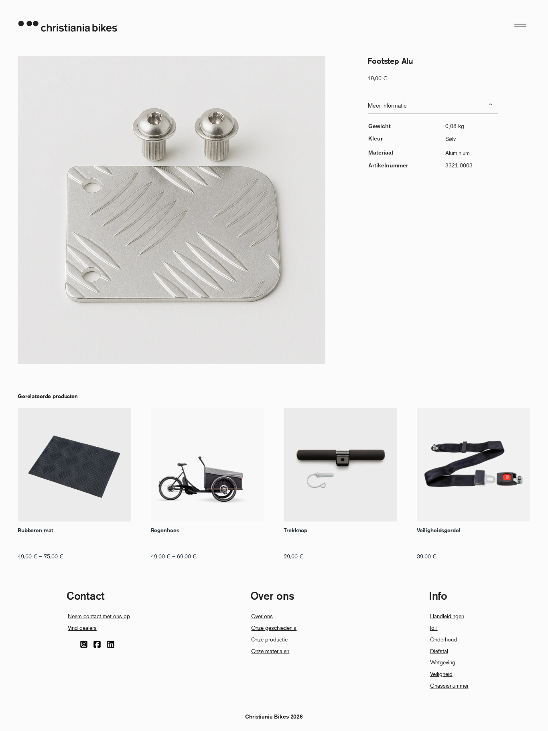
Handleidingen (447, 616)
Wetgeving (442, 662)
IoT (434, 627)
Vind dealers (82, 627)
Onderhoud (443, 639)
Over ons (262, 616)
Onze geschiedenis (273, 627)
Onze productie (269, 639)
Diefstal (439, 651)
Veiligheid (441, 673)
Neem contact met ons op (99, 616)
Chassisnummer (449, 685)
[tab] (432, 105)
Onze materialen (270, 651)
